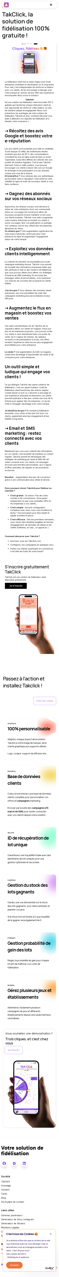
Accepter (14, 1265)
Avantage (6, 1185)
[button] (51, 5)
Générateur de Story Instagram (17, 1219)
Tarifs (4, 1194)
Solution (5, 1189)
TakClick (5, 1181)
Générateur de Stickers (13, 1223)
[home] (6, 4)
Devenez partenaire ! (12, 1215)
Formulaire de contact (12, 1202)
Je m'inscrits (15, 585)
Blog (3, 1198)
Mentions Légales (10, 1227)
